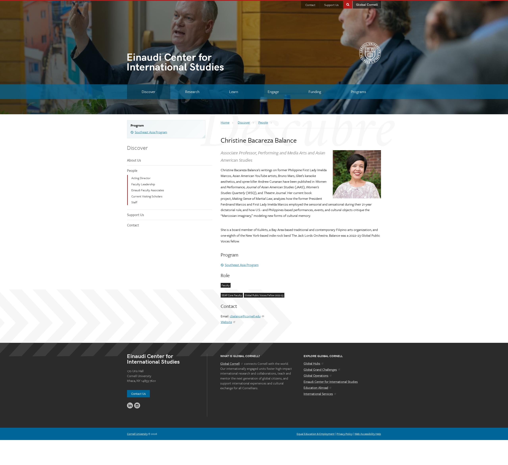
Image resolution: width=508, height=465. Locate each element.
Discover (137, 148)
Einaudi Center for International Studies (331, 381)
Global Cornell (367, 5)
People (132, 170)
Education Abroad (316, 387)
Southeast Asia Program (151, 132)
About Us (134, 160)
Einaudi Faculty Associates (147, 190)
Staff (134, 202)
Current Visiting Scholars (146, 196)
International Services (318, 393)
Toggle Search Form (347, 4)
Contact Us (138, 393)
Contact (310, 5)
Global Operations (316, 375)
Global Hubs (312, 363)
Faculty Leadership (143, 184)
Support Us (331, 5)
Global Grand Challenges (320, 369)
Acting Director (141, 178)
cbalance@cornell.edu (245, 316)
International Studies (175, 63)
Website (226, 321)
